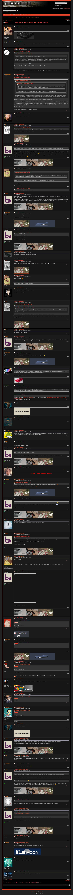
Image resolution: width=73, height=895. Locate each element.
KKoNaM (6, 329)
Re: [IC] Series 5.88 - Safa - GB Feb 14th (21, 738)
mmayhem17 (7, 212)
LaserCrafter (7, 556)
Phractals (7, 124)
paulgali (6, 143)
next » (69, 19)
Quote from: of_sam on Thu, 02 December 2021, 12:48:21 (25, 83)
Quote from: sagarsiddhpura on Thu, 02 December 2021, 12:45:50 (24, 307)
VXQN (6, 755)
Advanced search (57, 4)
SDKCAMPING (8, 251)
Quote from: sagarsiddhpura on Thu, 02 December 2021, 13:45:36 (23, 304)
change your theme (67, 8)
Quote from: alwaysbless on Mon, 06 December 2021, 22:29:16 (22, 127)
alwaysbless (7, 41)
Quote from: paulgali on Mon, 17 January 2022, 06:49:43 (21, 799)
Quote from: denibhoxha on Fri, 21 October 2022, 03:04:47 (22, 188)
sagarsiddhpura (8, 74)
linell (6, 168)
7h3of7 (6, 617)
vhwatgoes (7, 857)
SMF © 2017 (36, 891)
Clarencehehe (7, 430)
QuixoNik (6, 871)
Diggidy (6, 441)
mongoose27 (7, 287)
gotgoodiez (7, 842)
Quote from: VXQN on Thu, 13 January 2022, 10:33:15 (21, 772)
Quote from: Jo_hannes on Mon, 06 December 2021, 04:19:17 (23, 53)
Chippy (6, 661)
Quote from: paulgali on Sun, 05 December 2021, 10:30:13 (23, 54)
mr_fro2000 (7, 402)
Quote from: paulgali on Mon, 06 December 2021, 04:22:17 (22, 51)
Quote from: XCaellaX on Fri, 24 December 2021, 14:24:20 (22, 536)
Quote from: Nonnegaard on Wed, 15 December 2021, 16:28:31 (22, 482)
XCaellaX (6, 519)
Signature (23, 17)
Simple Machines (41, 891)
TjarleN (6, 796)
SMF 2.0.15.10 (33, 891)
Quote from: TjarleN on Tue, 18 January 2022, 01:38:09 (21, 811)
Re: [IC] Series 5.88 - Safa (19, 48)
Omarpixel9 (7, 707)
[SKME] (4, 157)
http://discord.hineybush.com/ (28, 397)
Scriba (6, 835)
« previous (66, 19)
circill (6, 260)
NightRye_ (7, 26)
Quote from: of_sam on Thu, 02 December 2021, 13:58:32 (23, 80)
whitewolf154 (7, 763)
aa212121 (6, 385)
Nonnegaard (7, 467)
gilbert (6, 693)
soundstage (7, 367)
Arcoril (6, 48)
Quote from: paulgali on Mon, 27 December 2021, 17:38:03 (22, 620)
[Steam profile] (4, 216)
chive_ (6, 113)
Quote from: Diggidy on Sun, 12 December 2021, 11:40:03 (22, 450)
